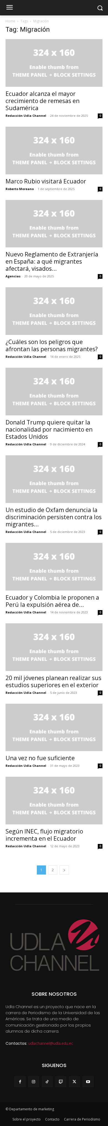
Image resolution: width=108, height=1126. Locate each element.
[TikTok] (47, 1081)
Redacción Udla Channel (26, 115)
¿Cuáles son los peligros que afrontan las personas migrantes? (52, 345)
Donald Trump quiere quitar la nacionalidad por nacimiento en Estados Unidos (49, 429)
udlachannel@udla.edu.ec (50, 1043)
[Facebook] (19, 1081)
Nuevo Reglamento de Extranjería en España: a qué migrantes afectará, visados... (52, 261)
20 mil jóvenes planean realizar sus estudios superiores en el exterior (53, 681)
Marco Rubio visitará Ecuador (46, 181)
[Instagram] (33, 1081)
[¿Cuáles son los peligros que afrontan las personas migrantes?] (54, 311)
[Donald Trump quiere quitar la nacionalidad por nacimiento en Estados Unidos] (54, 391)
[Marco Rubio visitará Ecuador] (54, 150)
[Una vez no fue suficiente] (54, 727)
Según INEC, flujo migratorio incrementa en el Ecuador (44, 834)
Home (10, 21)
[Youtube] (88, 1081)
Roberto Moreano (20, 189)
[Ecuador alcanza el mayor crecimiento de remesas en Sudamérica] (54, 63)
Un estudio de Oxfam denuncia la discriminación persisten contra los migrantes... (54, 517)
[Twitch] (60, 1081)
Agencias (13, 276)
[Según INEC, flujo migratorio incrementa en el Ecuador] (54, 800)
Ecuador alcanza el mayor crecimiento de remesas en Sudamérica (42, 101)
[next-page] (64, 870)
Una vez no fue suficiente (40, 758)
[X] (74, 1081)
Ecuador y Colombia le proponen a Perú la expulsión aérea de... (52, 601)
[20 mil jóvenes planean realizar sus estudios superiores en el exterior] (54, 647)
